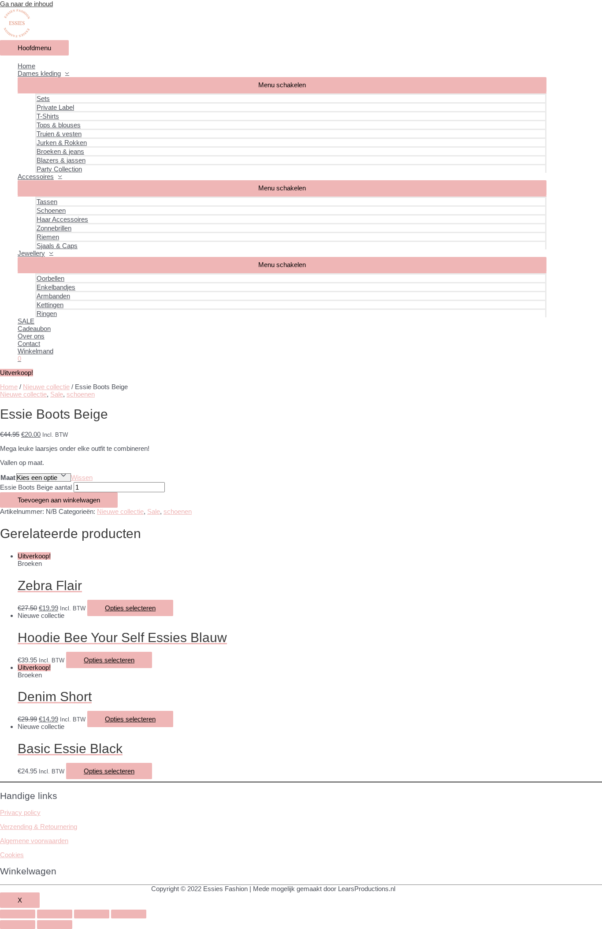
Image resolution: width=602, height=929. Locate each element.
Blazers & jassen (61, 160)
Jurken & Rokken (62, 142)
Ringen (47, 313)
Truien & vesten (59, 133)
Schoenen (51, 210)
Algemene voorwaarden (34, 840)
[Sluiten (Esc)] (17, 914)
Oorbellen (50, 278)
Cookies (12, 854)
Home (26, 66)
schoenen (81, 394)
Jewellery (31, 253)
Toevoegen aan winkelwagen (59, 500)
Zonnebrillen (54, 228)
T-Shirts (48, 116)
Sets (43, 98)
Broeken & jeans (60, 151)
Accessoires (36, 176)
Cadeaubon (34, 328)
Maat (7, 477)
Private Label (55, 107)
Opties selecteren (130, 608)
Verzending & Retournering (38, 826)
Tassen (47, 201)
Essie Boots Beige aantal (36, 487)
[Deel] (54, 914)
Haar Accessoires (62, 219)
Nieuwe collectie (46, 386)
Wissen (82, 477)
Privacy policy (20, 812)
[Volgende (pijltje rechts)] (54, 924)
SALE (26, 321)
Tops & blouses (59, 125)
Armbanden (53, 296)
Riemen (48, 237)
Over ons (31, 336)
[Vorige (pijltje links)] (17, 924)
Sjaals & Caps (57, 245)
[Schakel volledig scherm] (91, 914)
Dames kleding (39, 73)
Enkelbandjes (56, 287)
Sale (56, 394)
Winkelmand (35, 351)
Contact (29, 343)
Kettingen (50, 304)
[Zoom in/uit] (128, 914)
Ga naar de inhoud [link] (26, 3)
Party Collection (59, 169)
